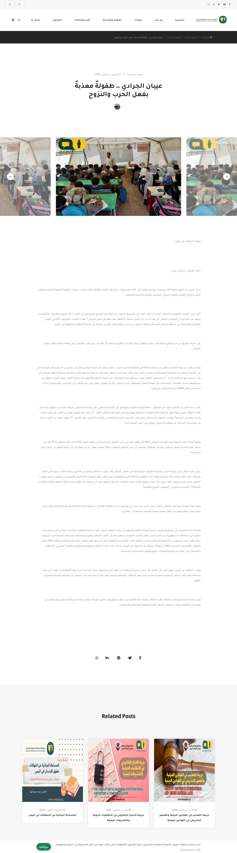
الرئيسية (179, 19)
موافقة (43, 847)
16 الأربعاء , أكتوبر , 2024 (52, 809)
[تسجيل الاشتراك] (20, 4)
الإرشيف (57, 19)
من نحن (159, 19)
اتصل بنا (35, 19)
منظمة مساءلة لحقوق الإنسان (58, 372)
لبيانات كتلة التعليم (184, 441)
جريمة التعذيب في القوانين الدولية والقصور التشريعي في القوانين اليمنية (184, 817)
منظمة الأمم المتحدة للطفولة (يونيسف (146, 412)
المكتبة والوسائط (112, 19)
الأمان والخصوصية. (190, 849)
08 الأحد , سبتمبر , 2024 (118, 809)
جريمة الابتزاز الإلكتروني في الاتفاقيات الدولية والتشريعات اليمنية (118, 817)
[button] (10, 176)
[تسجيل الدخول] (10, 4)
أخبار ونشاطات (82, 19)
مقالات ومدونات (173, 37)
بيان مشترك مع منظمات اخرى (184, 377)
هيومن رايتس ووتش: (50, 476)
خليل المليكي (194, 270)
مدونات (138, 19)
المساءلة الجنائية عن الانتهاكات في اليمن (52, 815)
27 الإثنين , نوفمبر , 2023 (107, 74)
